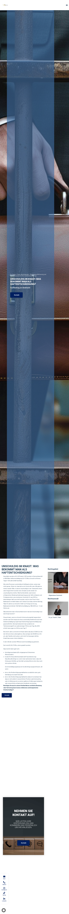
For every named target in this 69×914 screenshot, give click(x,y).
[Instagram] (4, 888)
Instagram (4, 889)
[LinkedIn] (4, 899)
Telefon (4, 884)
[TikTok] (4, 893)
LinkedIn (4, 901)
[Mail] (4, 876)
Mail (4, 878)
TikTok (4, 895)
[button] (66, 5)
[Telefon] (4, 882)
